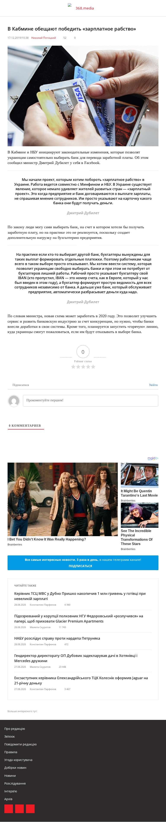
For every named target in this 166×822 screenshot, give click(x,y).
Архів (8, 799)
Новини (10, 776)
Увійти (153, 385)
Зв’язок (9, 736)
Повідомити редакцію (20, 744)
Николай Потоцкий (43, 38)
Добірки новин (15, 768)
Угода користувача (18, 760)
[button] (158, 8)
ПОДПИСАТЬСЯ (80, 566)
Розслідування (15, 783)
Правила (10, 752)
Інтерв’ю (10, 791)
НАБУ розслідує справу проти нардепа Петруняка (57, 638)
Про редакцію (14, 729)
